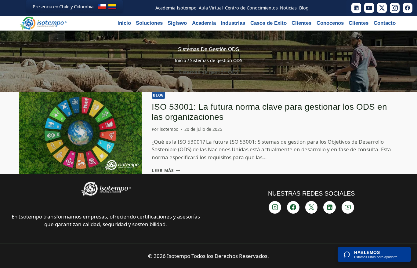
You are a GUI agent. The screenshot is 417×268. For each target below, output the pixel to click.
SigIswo (177, 23)
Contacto (385, 23)
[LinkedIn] (356, 8)
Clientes (301, 23)
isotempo (169, 129)
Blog (158, 95)
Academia (204, 23)
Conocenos (330, 23)
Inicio (124, 23)
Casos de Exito (268, 23)
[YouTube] (369, 8)
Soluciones (149, 23)
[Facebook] (407, 8)
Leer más (166, 170)
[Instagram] (395, 8)
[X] (382, 8)
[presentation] (80, 133)
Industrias (233, 23)
